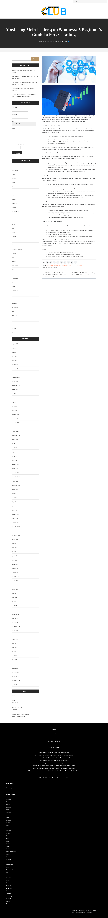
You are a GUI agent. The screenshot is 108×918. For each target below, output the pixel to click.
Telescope (14, 324)
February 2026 (15, 364)
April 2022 (14, 556)
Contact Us (14, 698)
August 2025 (15, 389)
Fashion (14, 207)
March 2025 (14, 410)
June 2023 (14, 497)
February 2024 (15, 464)
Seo (13, 299)
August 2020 (15, 639)
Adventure (14, 166)
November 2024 (16, 427)
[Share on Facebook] (47, 262)
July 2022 (14, 543)
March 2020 (14, 660)
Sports (13, 311)
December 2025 (15, 373)
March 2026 (14, 360)
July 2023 (14, 493)
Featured (14, 216)
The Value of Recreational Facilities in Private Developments (23, 89)
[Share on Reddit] (64, 262)
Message (14, 128)
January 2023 (15, 518)
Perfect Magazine (79, 912)
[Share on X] (50, 262)
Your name (14, 107)
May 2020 (14, 651)
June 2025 (14, 398)
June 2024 (14, 448)
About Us (14, 700)
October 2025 (15, 381)
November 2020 (16, 626)
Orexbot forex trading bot (73, 147)
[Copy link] (75, 262)
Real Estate (15, 290)
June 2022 (14, 547)
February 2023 (15, 514)
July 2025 (14, 393)
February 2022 (15, 564)
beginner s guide (51, 265)
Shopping (14, 303)
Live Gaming (15, 265)
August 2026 (15, 344)
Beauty (13, 174)
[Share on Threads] (72, 262)
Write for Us (15, 702)
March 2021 (14, 610)
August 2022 (15, 539)
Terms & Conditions (17, 707)
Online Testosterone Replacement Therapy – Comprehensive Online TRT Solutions (54, 768)
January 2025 (15, 418)
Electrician (14, 203)
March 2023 (14, 510)
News (13, 274)
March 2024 (14, 460)
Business (58, 265)
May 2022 (14, 551)
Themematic (88, 912)
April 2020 (14, 655)
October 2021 (15, 581)
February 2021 (15, 614)
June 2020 (14, 647)
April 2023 (14, 506)
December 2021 (15, 572)
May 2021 (14, 601)
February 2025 (15, 414)
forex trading (63, 265)
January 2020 (15, 668)
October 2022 (15, 531)
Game (13, 232)
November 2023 (16, 477)
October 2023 (15, 481)
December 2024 (15, 423)
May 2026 (14, 352)
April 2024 (14, 456)
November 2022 (16, 527)
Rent (13, 294)
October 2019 (15, 676)
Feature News (15, 211)
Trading (14, 328)
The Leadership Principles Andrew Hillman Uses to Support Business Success (24, 83)
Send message (16, 153)
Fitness (13, 224)
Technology (15, 319)
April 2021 (14, 605)
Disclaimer (14, 709)
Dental (13, 191)
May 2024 (14, 452)
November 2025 (16, 377)
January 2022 (15, 568)
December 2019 (15, 672)
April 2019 (14, 685)
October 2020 (15, 630)
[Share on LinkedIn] (54, 262)
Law (13, 257)
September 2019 (16, 680)
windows (81, 265)
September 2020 (16, 635)
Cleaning (14, 186)
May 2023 (14, 502)
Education (14, 199)
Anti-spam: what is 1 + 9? (18, 145)
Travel (13, 332)
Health (13, 245)
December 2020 (15, 622)
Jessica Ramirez (64, 41)
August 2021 (15, 589)
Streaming (14, 315)
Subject (14, 121)
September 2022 (16, 535)
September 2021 (16, 585)
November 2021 (16, 576)
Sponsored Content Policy (18, 716)
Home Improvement (17, 249)
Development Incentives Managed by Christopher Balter (62, 252)
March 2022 (14, 560)
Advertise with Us (16, 705)
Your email (14, 114)
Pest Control (15, 278)
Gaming (14, 236)
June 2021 (14, 597)
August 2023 (15, 489)
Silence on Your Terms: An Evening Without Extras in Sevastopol (64, 254)
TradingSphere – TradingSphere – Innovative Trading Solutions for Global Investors (54, 765)
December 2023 (15, 472)
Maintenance (15, 270)
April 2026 (14, 356)
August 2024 (15, 439)
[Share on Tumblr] (68, 262)
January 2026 (15, 369)
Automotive (15, 170)
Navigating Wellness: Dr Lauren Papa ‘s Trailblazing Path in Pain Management (82, 273)
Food (13, 228)
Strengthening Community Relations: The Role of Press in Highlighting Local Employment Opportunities (55, 274)
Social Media (15, 307)
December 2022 (15, 522)
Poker (13, 286)
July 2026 (14, 348)
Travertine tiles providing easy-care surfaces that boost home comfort (65, 256)
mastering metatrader (73, 265)
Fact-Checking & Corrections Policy (20, 714)
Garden (13, 240)
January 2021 (15, 618)
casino (13, 182)
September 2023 (16, 485)
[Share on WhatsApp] (57, 262)
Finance (14, 220)
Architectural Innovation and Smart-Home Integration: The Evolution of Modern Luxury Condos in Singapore (54, 771)
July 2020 (14, 643)
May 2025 (14, 402)
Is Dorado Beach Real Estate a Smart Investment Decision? (24, 71)
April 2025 (14, 406)
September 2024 (16, 435)
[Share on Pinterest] (61, 262)
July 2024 (14, 443)
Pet (13, 282)
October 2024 (15, 431)
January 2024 (15, 468)
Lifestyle (14, 261)
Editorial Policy (15, 712)
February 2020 (15, 664)
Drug (13, 195)
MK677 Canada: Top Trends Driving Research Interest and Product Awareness (25, 77)
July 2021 (14, 593)
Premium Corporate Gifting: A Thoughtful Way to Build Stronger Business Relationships (24, 95)
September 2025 (16, 385)
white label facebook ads (54, 741)
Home (13, 695)
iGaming (14, 253)
